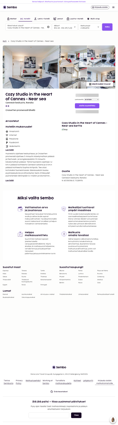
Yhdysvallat (7, 280)
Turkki (43, 271)
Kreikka (43, 274)
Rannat (5, 294)
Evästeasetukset (61, 392)
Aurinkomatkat (27, 294)
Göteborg (100, 277)
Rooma (99, 274)
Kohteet (77, 381)
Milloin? (57, 26)
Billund (61, 271)
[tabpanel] (59, 27)
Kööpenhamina (64, 280)
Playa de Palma (102, 271)
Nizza (80, 283)
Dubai (80, 280)
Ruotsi (24, 277)
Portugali (44, 285)
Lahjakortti (88, 381)
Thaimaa (44, 277)
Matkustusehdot (33, 381)
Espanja (5, 271)
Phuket (61, 277)
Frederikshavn (83, 277)
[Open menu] (113, 7)
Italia (4, 274)
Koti (5, 41)
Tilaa (76, 415)
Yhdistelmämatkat (65, 294)
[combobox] (26, 28)
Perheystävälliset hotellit (105, 294)
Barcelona (63, 274)
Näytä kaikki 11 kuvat (101, 84)
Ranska (24, 274)
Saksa (5, 277)
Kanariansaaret (46, 280)
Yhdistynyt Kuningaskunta (27, 281)
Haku (107, 27)
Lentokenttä (79, 99)
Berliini (61, 283)
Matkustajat (85, 26)
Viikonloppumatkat (28, 297)
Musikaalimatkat (8, 297)
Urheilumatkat (83, 294)
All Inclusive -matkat (47, 294)
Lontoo (81, 274)
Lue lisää (10, 150)
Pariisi (80, 271)
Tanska (24, 271)
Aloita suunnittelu (87, 105)
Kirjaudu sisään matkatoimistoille (104, 382)
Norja (24, 285)
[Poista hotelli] (48, 27)
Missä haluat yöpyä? (15, 26)
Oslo (99, 283)
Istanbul (100, 280)
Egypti (5, 285)
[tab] (12, 19)
